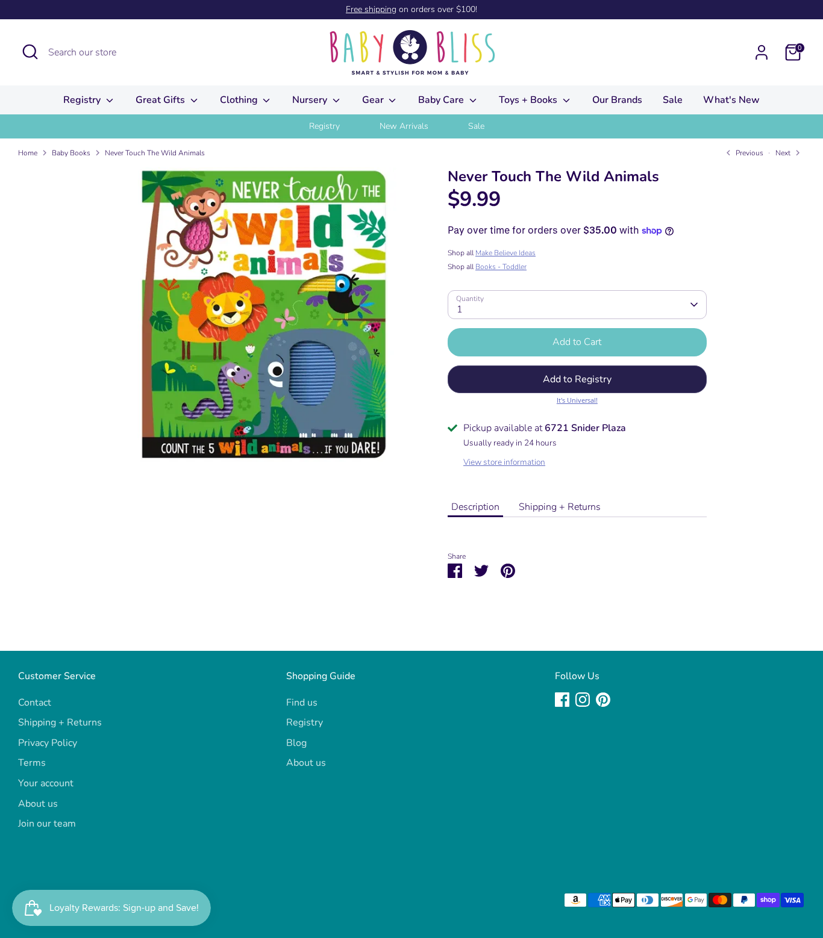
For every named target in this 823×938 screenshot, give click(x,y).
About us (38, 803)
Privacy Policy (47, 743)
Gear (374, 100)
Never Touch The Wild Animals (155, 153)
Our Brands (617, 100)
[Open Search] (30, 52)
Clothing (240, 100)
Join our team (47, 823)
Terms (32, 762)
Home (27, 153)
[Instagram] (582, 699)
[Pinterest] (603, 699)
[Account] (761, 52)
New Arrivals (404, 126)
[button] (577, 379)
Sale (673, 100)
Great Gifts (161, 100)
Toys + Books (529, 100)
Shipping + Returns (560, 507)
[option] (339, 126)
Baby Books (71, 153)
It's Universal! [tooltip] (577, 400)
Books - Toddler (501, 267)
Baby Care (442, 100)
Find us (302, 702)
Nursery (311, 100)
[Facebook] (562, 699)
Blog (296, 743)
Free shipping (371, 9)
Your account (46, 783)
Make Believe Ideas (505, 253)
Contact (34, 702)
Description (475, 507)
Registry (83, 100)
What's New (731, 100)
